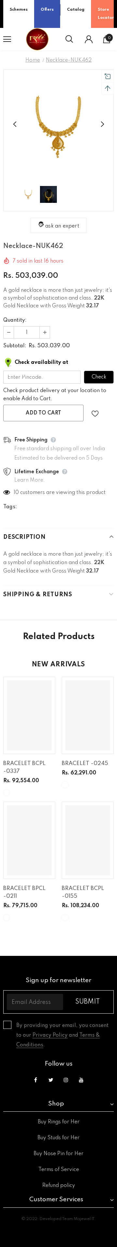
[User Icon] (89, 39)
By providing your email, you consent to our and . (62, 1035)
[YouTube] (81, 1080)
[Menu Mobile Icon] (7, 39)
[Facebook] (35, 1080)
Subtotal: (14, 346)
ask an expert (62, 226)
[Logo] (37, 39)
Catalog (75, 10)
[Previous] (15, 125)
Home (32, 60)
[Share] (108, 413)
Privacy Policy (50, 1035)
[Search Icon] (69, 39)
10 (16, 492)
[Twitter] (51, 1080)
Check (99, 377)
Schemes (19, 10)
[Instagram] (66, 1080)
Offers (47, 10)
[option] (58, 124)
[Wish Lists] (95, 413)
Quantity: (15, 320)
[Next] (102, 125)
